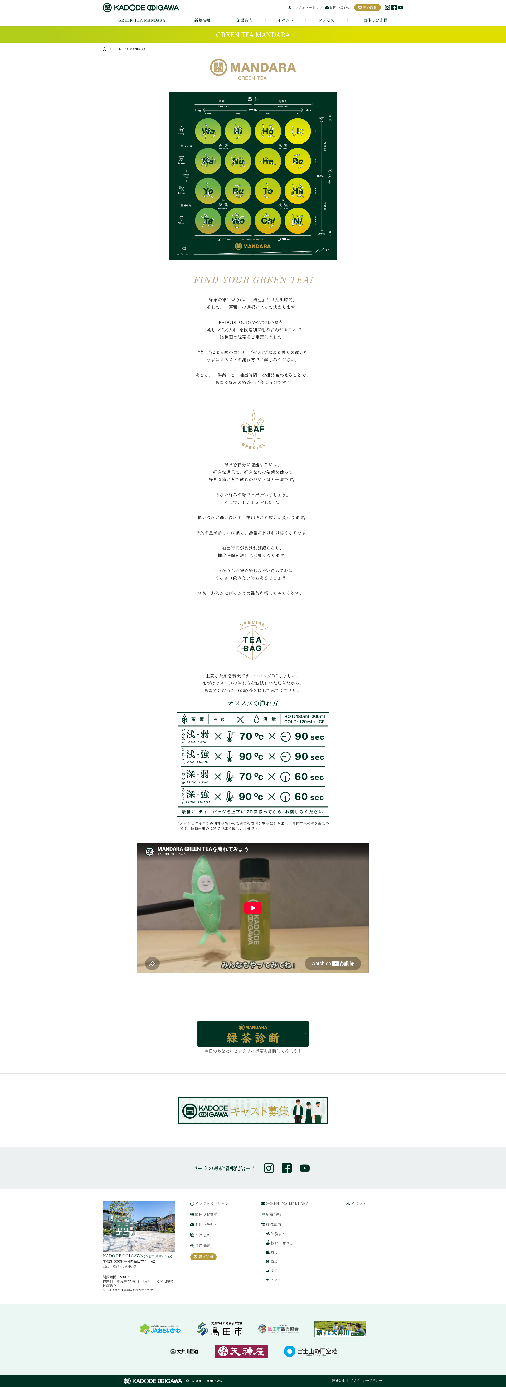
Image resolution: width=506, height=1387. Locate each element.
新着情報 (202, 20)
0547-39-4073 (124, 1266)
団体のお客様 (375, 20)
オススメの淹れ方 (233, 683)
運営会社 (338, 1380)
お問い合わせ (339, 7)
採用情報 (202, 1245)
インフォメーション (307, 7)
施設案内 (244, 20)
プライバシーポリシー (366, 1380)
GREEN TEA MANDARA (142, 20)
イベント (286, 20)
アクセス (327, 20)
